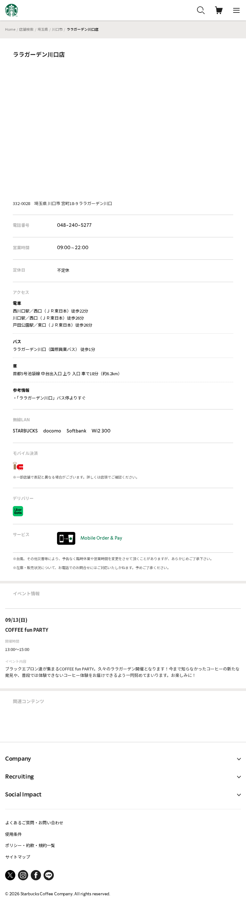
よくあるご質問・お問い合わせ (34, 823)
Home (10, 29)
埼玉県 (42, 29)
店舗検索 (26, 29)
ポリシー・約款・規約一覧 (30, 845)
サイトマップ (17, 857)
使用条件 (13, 834)
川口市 (57, 29)
